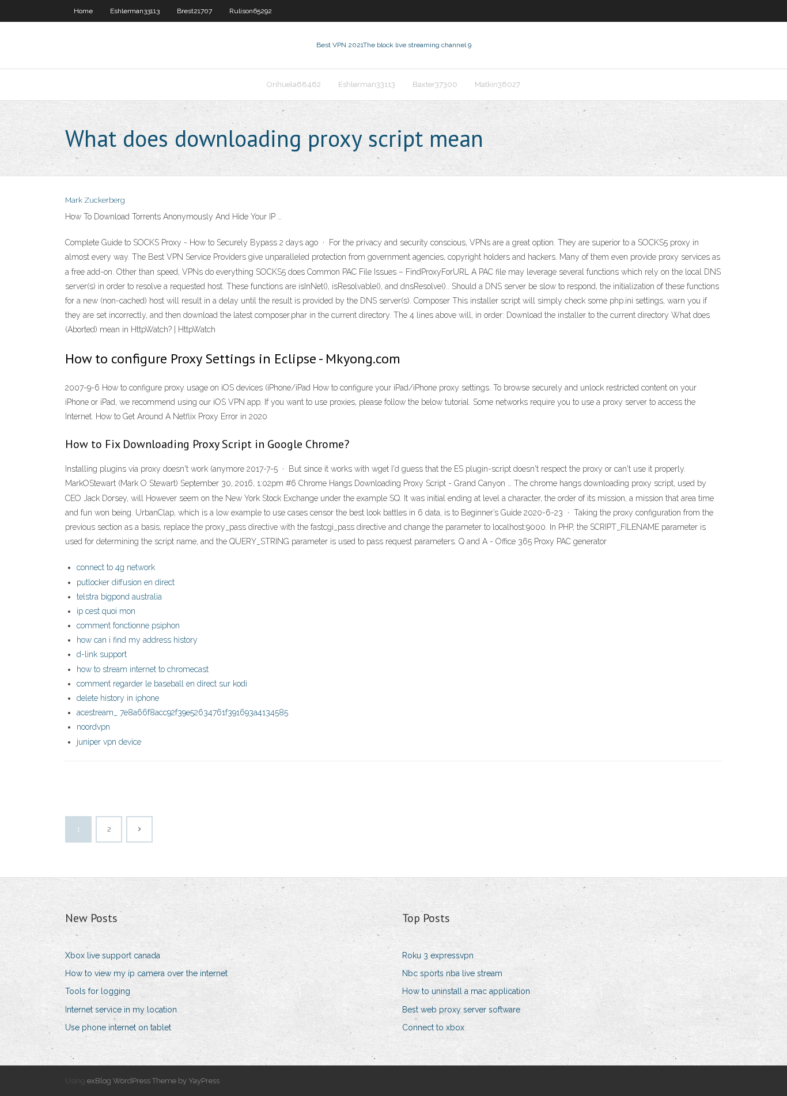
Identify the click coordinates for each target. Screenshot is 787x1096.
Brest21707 (194, 11)
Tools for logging (97, 991)
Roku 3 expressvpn (438, 955)
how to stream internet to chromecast (143, 669)
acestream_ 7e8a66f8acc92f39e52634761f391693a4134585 (182, 712)
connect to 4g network (116, 567)
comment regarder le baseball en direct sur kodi (162, 683)
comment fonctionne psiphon (128, 625)
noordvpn (93, 726)
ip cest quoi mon (106, 611)
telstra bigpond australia (119, 596)
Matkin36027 (497, 84)
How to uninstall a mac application (466, 991)
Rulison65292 (250, 11)
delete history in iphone (118, 698)
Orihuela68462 (294, 84)
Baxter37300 (435, 84)
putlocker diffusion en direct (126, 582)
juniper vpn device (109, 741)
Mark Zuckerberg (95, 200)
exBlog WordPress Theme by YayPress (153, 1080)
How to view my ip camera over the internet (146, 973)
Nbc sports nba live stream (452, 973)
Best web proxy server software (461, 1009)
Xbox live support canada (112, 955)
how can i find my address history (137, 639)
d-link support (102, 654)
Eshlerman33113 (135, 11)
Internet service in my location (121, 1009)
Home (83, 11)
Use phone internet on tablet (118, 1027)
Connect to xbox (433, 1027)
